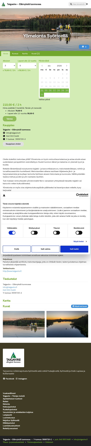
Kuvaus (15, 53)
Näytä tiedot (79, 241)
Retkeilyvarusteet (10, 428)
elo (49, 66)
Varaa (5, 53)
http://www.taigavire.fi (12, 271)
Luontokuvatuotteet (11, 426)
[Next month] (66, 65)
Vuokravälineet (9, 393)
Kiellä (16, 249)
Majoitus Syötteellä (11, 420)
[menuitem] (77, 4)
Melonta (6, 404)
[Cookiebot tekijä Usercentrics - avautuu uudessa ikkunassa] (78, 195)
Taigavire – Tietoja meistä (14, 396)
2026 (59, 66)
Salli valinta (45, 249)
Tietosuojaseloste (34, 442)
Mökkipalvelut (9, 423)
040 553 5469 (9, 290)
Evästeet (49, 442)
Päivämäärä (44, 61)
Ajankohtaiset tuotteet (12, 399)
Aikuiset (6, 61)
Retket (5, 401)
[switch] (34, 233)
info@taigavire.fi (10, 287)
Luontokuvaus (9, 418)
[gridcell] (42, 74)
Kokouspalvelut (9, 407)
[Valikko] (87, 4)
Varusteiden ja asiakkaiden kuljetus (18, 412)
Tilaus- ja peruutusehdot (13, 442)
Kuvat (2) (36, 53)
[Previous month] (42, 65)
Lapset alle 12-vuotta (27, 61)
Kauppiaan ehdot (13, 144)
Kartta (25, 53)
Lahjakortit (7, 415)
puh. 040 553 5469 (63, 439)
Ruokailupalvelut (10, 409)
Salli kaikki (74, 249)
